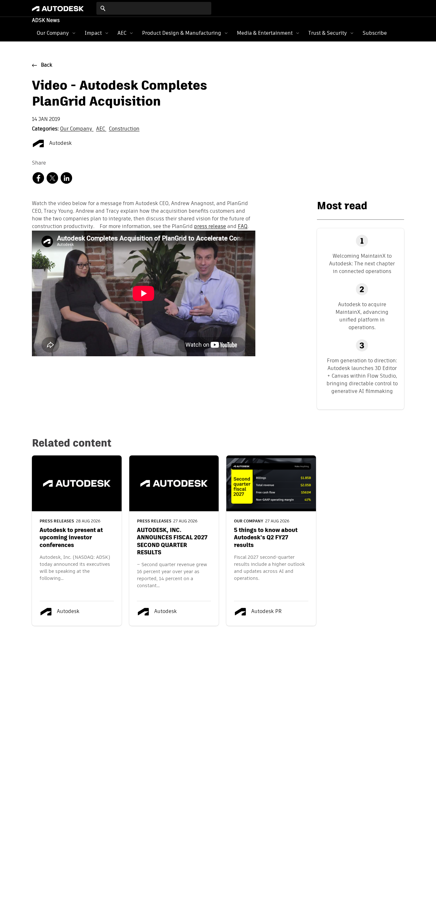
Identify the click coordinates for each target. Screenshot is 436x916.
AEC (121, 33)
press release (210, 226)
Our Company (53, 33)
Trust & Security (327, 33)
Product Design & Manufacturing (181, 33)
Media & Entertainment (265, 33)
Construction (124, 129)
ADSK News (46, 20)
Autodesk (60, 143)
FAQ (242, 226)
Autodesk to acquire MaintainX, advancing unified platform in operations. (361, 316)
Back (46, 65)
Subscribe (375, 33)
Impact (93, 33)
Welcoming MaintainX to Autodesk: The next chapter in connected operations (362, 263)
